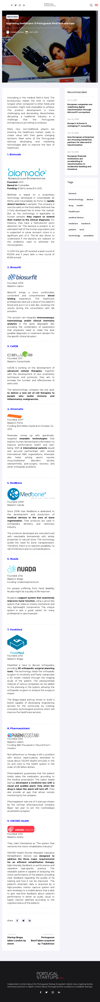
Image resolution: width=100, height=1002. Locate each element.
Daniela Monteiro (17, 32)
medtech (85, 223)
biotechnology (76, 199)
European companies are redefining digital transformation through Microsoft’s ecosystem (79, 108)
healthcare (74, 211)
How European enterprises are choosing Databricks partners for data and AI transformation (80, 141)
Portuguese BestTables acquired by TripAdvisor (42, 940)
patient (72, 229)
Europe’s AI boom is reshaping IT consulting (79, 124)
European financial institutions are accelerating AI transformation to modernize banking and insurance (79, 162)
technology (74, 235)
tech (81, 229)
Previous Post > (48, 934)
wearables (88, 235)
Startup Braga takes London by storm (16, 940)
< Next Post (11, 934)
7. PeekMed (14, 629)
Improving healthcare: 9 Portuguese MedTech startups (40, 23)
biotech (72, 193)
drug (71, 205)
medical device (76, 217)
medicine (73, 223)
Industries (12, 17)
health (80, 205)
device (90, 199)
